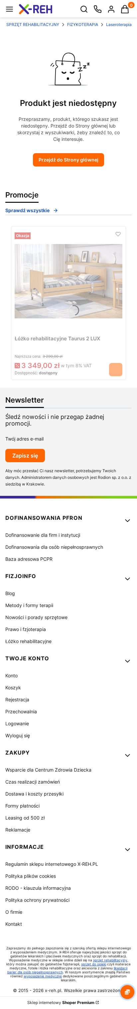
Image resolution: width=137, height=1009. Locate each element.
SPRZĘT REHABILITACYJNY (32, 24)
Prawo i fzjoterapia (25, 629)
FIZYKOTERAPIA (82, 24)
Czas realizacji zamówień (32, 782)
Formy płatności (22, 806)
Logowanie (17, 723)
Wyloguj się (17, 735)
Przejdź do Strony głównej (68, 160)
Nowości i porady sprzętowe (36, 617)
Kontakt (13, 924)
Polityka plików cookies (30, 876)
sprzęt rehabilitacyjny (110, 960)
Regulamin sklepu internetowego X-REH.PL (51, 864)
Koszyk (13, 687)
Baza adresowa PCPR (29, 559)
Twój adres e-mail (24, 439)
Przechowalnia (21, 711)
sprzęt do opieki (93, 964)
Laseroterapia (119, 24)
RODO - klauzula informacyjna (38, 888)
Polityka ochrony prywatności (37, 900)
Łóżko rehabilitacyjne (28, 641)
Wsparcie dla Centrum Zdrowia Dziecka (48, 770)
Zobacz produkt (115, 369)
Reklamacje (17, 830)
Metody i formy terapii (29, 605)
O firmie (13, 912)
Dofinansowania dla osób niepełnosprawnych (54, 547)
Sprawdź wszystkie (27, 210)
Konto (11, 675)
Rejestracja (17, 699)
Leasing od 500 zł (25, 818)
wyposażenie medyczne (43, 976)
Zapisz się (25, 455)
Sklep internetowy (60, 1002)
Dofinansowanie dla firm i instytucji (42, 535)
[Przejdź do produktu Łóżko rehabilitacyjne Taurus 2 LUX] (68, 281)
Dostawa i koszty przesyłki (34, 794)
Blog (10, 593)
